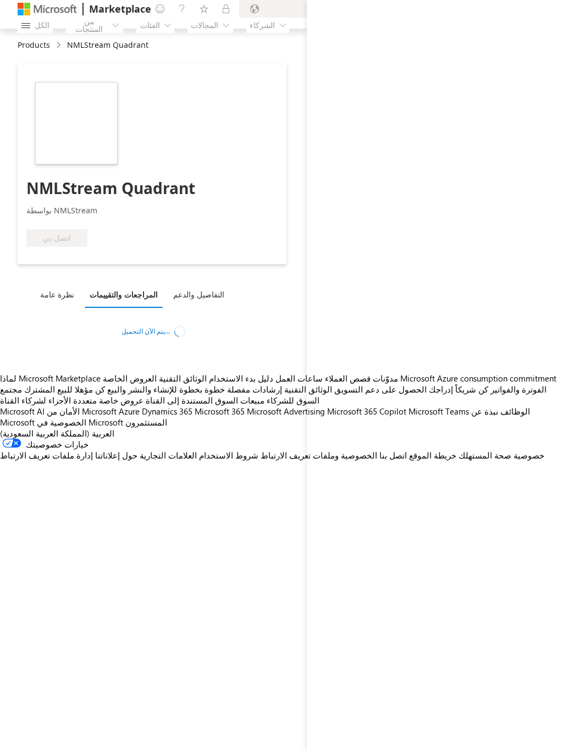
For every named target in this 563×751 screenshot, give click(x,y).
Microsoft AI (22, 411)
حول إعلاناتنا (116, 455)
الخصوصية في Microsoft (80, 422)
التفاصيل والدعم (198, 294)
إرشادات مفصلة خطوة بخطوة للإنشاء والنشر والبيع (194, 389)
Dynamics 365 (167, 411)
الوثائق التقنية (183, 378)
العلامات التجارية (168, 455)
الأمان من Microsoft (82, 411)
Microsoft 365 (220, 411)
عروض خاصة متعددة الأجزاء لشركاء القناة (71, 400)
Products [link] (34, 45)
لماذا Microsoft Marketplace (50, 378)
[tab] (60, 294)
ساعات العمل (299, 378)
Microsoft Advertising (286, 411)
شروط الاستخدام (228, 455)
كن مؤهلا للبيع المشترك (64, 389)
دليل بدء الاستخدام (241, 378)
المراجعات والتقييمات (124, 294)
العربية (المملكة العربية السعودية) (57, 433)
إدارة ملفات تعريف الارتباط (46, 455)
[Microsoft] (47, 9)
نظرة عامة (57, 294)
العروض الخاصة (130, 378)
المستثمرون (146, 422)
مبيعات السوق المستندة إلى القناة (205, 400)
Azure (129, 411)
